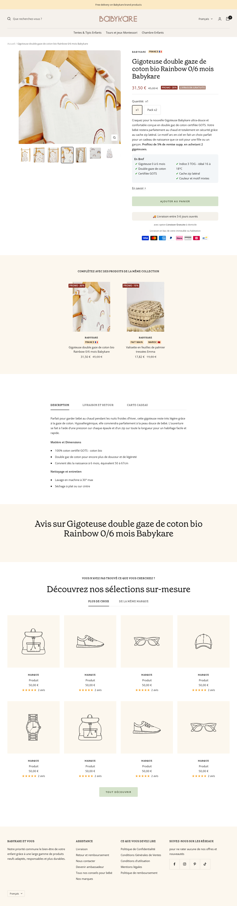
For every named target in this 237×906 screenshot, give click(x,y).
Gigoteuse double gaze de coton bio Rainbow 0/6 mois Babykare (91, 349)
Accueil (11, 43)
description (60, 405)
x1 (137, 110)
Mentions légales (131, 867)
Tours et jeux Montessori (121, 32)
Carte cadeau (137, 405)
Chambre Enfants (153, 32)
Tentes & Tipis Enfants (87, 32)
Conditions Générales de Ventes (141, 855)
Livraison (82, 849)
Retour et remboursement (92, 855)
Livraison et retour (98, 405)
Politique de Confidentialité (138, 849)
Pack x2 (152, 110)
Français (204, 19)
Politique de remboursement (139, 873)
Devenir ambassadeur (90, 867)
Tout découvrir (118, 792)
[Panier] (228, 18)
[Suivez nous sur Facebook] (174, 864)
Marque (33, 674)
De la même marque (134, 601)
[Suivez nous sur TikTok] (205, 864)
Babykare (139, 51)
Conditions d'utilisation (135, 861)
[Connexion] (219, 18)
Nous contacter (85, 861)
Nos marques (84, 879)
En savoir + (139, 188)
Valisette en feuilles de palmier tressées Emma (145, 349)
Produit (33, 680)
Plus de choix (98, 601)
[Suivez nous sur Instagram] (185, 864)
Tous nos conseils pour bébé (94, 873)
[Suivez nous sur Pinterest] (195, 864)
